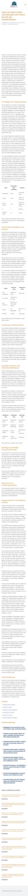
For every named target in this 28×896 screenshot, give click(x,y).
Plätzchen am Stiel (8, 712)
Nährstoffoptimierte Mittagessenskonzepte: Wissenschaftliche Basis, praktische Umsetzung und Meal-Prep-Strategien (14, 866)
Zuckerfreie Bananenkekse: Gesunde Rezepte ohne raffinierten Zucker (14, 774)
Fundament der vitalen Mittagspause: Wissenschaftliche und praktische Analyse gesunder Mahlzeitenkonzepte (13, 876)
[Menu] (25, 4)
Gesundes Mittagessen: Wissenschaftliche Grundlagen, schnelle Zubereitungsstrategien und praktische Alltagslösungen (14, 848)
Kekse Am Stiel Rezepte (10, 710)
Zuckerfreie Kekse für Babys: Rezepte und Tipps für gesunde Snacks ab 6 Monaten (14, 743)
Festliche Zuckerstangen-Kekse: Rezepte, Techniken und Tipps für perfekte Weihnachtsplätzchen (14, 735)
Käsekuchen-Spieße (9, 704)
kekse (16, 24)
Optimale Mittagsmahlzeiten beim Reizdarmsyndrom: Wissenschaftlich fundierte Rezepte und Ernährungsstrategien (13, 805)
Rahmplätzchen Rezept (10, 717)
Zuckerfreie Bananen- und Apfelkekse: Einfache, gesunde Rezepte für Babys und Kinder (14, 766)
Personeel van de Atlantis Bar (16, 22)
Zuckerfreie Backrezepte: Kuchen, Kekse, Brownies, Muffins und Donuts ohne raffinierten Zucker (14, 759)
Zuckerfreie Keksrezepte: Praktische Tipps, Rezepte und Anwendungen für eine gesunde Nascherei (14, 751)
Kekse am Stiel (7, 707)
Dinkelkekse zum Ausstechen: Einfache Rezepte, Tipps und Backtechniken (14, 728)
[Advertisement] (14, 40)
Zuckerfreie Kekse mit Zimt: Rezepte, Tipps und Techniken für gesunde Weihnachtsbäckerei (14, 781)
